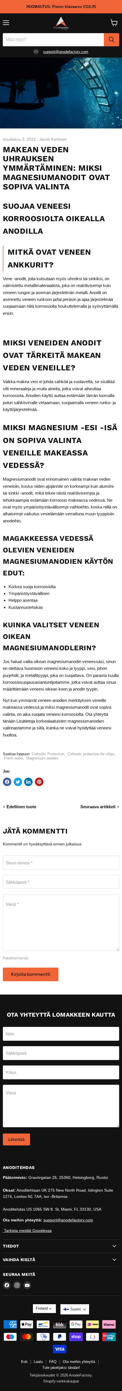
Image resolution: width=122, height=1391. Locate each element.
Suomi (75, 1309)
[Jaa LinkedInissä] (28, 782)
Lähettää (16, 1139)
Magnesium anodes (42, 758)
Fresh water (13, 758)
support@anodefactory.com (65, 52)
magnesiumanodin (64, 661)
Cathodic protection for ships (91, 754)
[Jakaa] (39, 782)
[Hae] (111, 39)
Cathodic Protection (48, 754)
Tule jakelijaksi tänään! (61, 1367)
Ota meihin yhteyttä (79, 1362)
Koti (24, 1362)
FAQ (52, 1362)
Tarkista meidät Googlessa (27, 1230)
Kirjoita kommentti (30, 974)
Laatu (38, 1362)
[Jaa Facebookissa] (7, 782)
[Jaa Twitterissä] (18, 782)
